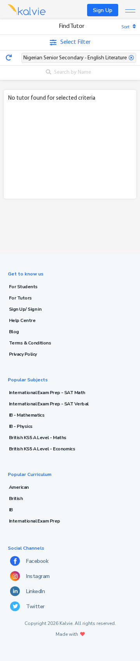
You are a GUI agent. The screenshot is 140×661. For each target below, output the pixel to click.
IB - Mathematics (26, 415)
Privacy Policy (23, 354)
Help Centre (22, 320)
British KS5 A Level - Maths (37, 437)
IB (11, 510)
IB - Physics (21, 426)
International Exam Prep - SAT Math (47, 392)
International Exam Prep (34, 521)
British (16, 498)
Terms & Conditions (30, 343)
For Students (23, 287)
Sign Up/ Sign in (25, 309)
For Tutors (20, 298)
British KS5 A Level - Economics (42, 449)
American (19, 487)
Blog (14, 332)
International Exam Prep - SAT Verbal (49, 404)
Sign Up (102, 10)
